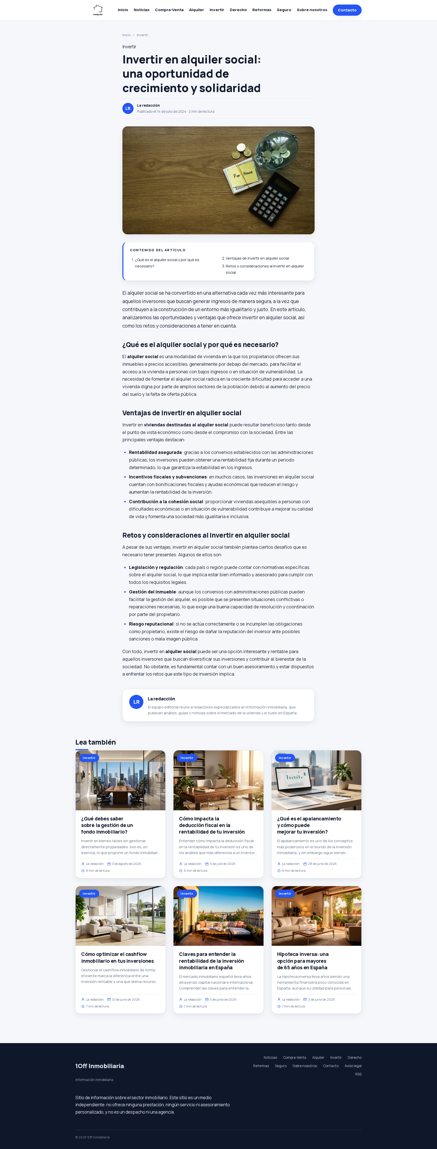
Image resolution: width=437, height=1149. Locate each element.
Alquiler (196, 9)
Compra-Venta (169, 9)
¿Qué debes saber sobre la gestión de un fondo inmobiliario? (107, 825)
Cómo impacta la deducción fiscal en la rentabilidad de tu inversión (212, 825)
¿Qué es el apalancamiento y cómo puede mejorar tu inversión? (309, 825)
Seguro (284, 9)
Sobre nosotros (312, 9)
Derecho (238, 9)
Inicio (123, 9)
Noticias (141, 9)
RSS (358, 1074)
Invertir (217, 9)
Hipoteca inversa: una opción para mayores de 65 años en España (303, 961)
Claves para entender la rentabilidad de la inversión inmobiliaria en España (211, 961)
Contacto (347, 10)
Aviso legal (353, 1066)
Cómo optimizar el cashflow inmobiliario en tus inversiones (117, 957)
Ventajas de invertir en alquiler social (257, 258)
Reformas (261, 9)
